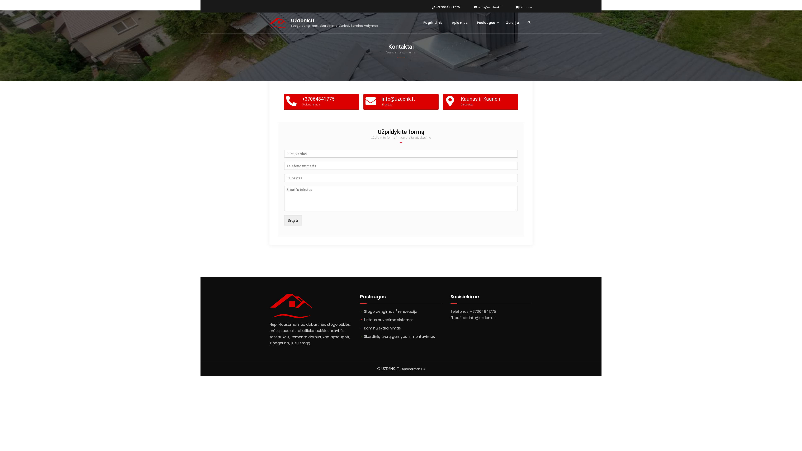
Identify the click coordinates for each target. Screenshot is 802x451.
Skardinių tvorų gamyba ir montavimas (399, 336)
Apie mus (459, 22)
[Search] (529, 22)
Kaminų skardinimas (382, 328)
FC (423, 369)
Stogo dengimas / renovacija (390, 311)
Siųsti (293, 220)
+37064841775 (448, 7)
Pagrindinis (433, 22)
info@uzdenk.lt (490, 7)
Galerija (512, 22)
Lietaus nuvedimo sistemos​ (389, 319)
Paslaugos (486, 22)
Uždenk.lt (303, 21)
